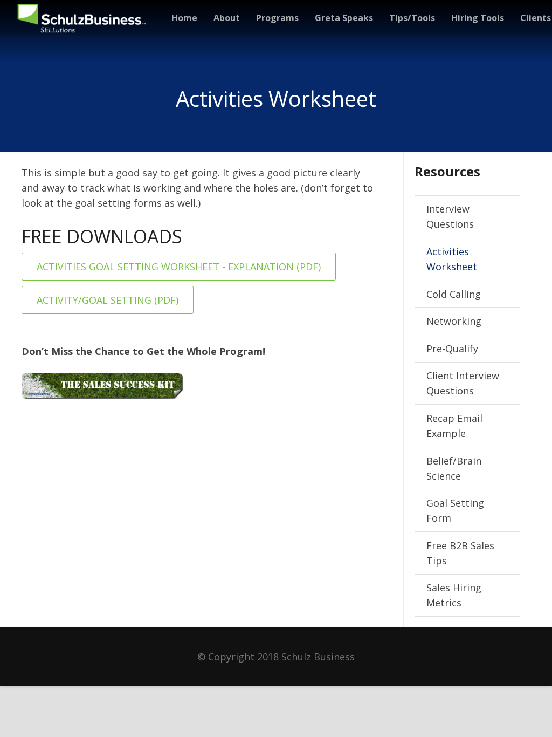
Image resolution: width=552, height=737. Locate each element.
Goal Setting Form (455, 510)
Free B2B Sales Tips (460, 553)
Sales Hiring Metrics (453, 595)
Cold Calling (453, 294)
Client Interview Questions (462, 383)
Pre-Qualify (452, 348)
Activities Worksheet (451, 259)
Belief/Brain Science (453, 468)
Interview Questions (450, 216)
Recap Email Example (454, 426)
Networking (453, 321)
